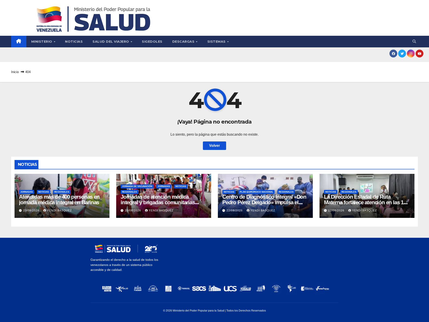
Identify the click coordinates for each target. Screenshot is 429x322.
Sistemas (217, 42)
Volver (214, 145)
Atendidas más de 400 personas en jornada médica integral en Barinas (59, 199)
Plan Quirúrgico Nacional (256, 192)
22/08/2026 (235, 210)
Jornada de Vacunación (137, 186)
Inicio (15, 72)
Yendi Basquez (59, 210)
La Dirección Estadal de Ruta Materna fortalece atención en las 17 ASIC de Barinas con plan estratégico (367, 202)
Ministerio (42, 42)
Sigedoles (152, 42)
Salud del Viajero (111, 42)
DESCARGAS (184, 42)
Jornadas (26, 192)
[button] (414, 41)
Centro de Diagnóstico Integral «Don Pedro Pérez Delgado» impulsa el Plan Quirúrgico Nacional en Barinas (264, 202)
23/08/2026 (31, 210)
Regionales (61, 192)
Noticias (74, 42)
